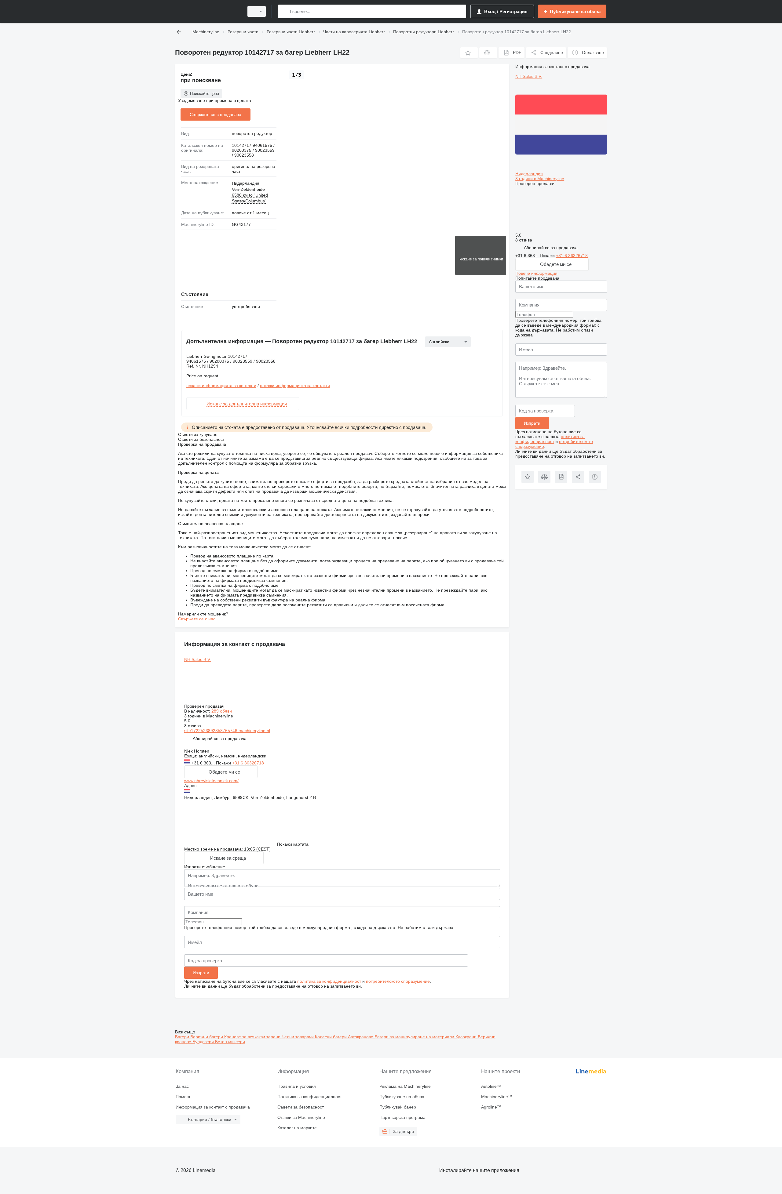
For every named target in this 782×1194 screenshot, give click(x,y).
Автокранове (361, 1036)
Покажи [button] (224, 762)
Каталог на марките (297, 1127)
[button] (469, 52)
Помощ (183, 1096)
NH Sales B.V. (197, 659)
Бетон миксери (230, 1041)
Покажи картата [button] (293, 844)
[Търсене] (284, 11)
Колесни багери (331, 1036)
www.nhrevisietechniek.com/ (211, 780)
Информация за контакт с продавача (213, 1107)
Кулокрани (466, 1036)
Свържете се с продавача (215, 114)
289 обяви (221, 711)
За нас (182, 1086)
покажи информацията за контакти (221, 385)
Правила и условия (296, 1086)
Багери (182, 1036)
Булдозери (203, 1041)
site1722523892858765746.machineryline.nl (227, 730)
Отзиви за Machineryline (301, 1117)
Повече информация (536, 273)
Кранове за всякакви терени (253, 1036)
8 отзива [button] (192, 725)
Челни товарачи (298, 1036)
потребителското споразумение (398, 981)
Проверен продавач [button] (204, 706)
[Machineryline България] (208, 11)
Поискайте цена (204, 93)
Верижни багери (207, 1036)
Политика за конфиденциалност (309, 1096)
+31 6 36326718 (248, 762)
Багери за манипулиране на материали (415, 1036)
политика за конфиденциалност (329, 981)
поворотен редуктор (252, 133)
